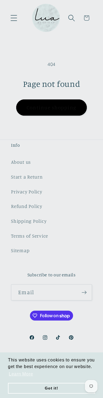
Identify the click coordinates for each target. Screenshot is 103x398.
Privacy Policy (26, 191)
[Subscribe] (84, 292)
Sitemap (20, 250)
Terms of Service (29, 236)
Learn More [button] (21, 374)
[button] (13, 18)
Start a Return (27, 177)
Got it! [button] (51, 388)
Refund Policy (26, 206)
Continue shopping (51, 107)
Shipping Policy (28, 221)
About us (21, 162)
